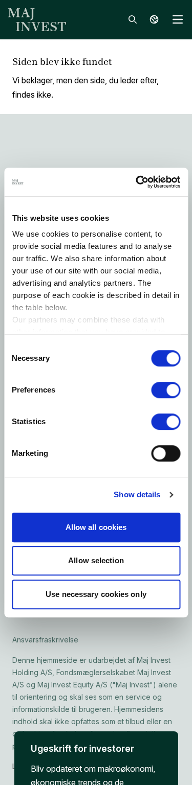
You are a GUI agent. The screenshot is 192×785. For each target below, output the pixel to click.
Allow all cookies (96, 527)
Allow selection (96, 560)
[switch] (165, 390)
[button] (96, 756)
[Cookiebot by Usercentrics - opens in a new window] (136, 182)
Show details (137, 494)
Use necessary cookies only (96, 594)
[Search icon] (133, 19)
